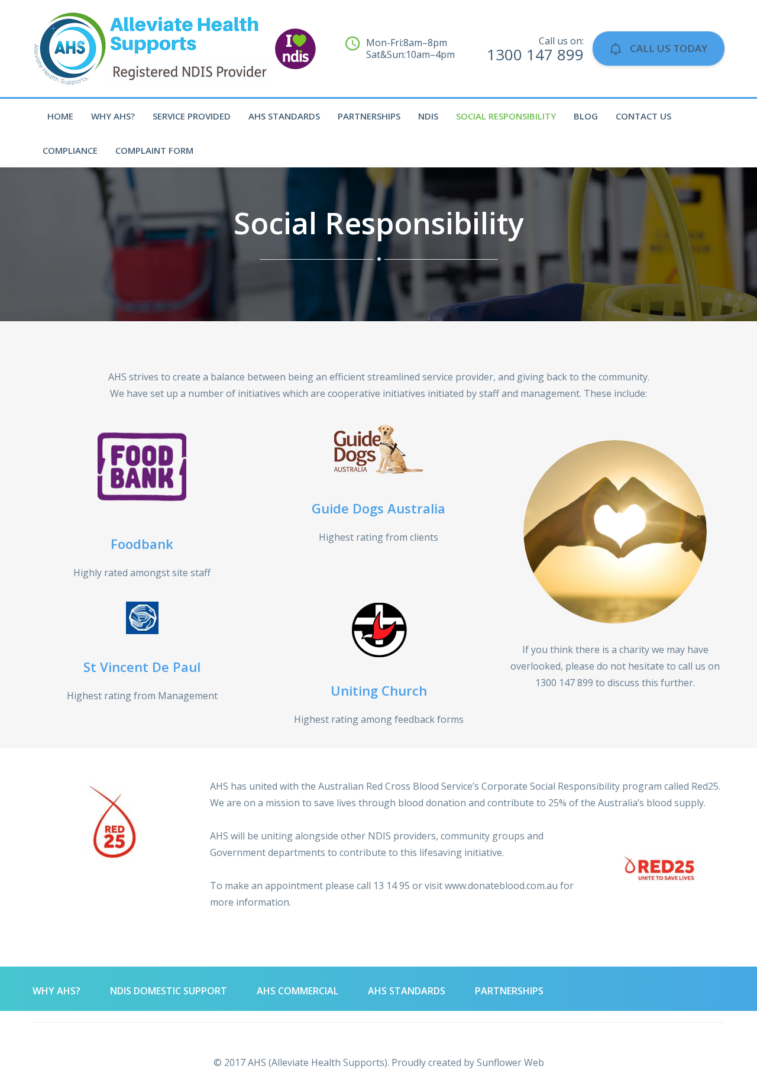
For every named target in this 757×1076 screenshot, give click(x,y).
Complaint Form (154, 150)
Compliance (70, 150)
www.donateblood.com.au (501, 885)
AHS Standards (284, 116)
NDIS (428, 116)
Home (60, 116)
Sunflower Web (510, 1062)
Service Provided (192, 116)
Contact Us (643, 116)
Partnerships (369, 116)
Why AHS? (113, 116)
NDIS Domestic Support (168, 990)
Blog (586, 116)
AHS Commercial (297, 990)
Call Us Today (667, 48)
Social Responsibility (506, 116)
